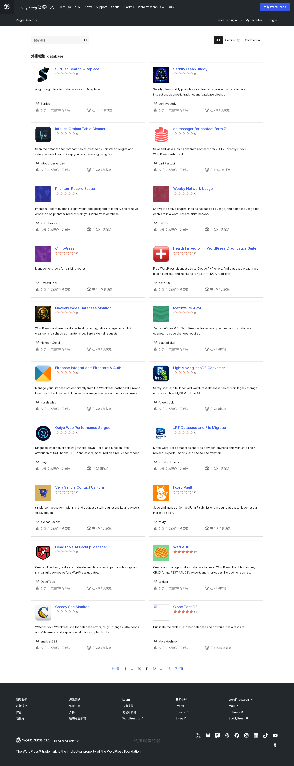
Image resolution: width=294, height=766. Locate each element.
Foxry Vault (182, 487)
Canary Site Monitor (72, 607)
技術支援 (128, 705)
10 (139, 669)
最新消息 (21, 705)
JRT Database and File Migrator (200, 427)
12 (154, 669)
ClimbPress (65, 248)
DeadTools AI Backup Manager (81, 547)
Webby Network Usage (193, 188)
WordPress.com (241, 699)
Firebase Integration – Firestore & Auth (88, 368)
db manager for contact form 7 (199, 129)
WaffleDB (181, 547)
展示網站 (74, 699)
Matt (233, 705)
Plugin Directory (26, 20)
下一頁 (179, 668)
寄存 (19, 712)
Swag (181, 718)
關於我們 (21, 699)
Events (180, 705)
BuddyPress (238, 718)
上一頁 (115, 668)
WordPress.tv (133, 718)
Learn (126, 699)
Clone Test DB (185, 607)
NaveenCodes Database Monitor (83, 308)
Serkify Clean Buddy (190, 69)
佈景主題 (74, 705)
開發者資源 (129, 712)
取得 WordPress (275, 7)
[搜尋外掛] (85, 40)
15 (168, 669)
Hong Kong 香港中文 (66, 740)
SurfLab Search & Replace (77, 69)
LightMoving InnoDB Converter (199, 368)
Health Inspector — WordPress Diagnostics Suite (214, 248)
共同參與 (181, 699)
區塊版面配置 (77, 718)
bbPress (236, 712)
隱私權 (20, 718)
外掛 (72, 712)
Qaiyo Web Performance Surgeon (83, 427)
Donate (182, 712)
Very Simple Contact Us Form (80, 487)
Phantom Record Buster (75, 188)
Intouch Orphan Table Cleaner (80, 129)
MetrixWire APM (187, 308)
